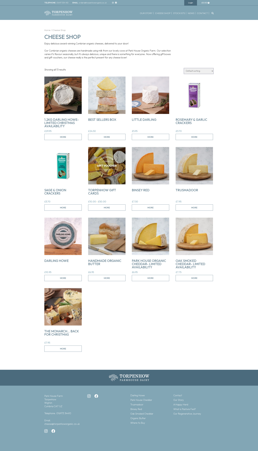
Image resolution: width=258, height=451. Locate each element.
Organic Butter (138, 418)
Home (47, 30)
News (191, 13)
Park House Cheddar (141, 400)
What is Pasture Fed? (184, 409)
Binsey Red (136, 409)
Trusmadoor (136, 404)
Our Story (146, 13)
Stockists (179, 13)
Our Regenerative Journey (187, 413)
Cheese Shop (163, 13)
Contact (202, 13)
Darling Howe (137, 395)
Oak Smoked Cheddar (141, 413)
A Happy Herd (180, 404)
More (63, 137)
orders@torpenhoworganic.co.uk (89, 2)
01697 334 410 (56, 2)
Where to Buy (137, 422)
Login (190, 2)
